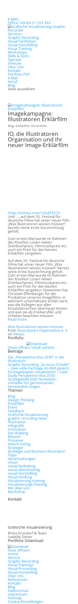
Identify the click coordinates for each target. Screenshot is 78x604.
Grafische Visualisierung (28, 414)
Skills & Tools (18, 55)
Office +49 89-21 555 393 (29, 22)
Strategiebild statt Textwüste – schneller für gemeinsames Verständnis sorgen (33, 383)
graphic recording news (27, 418)
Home (13, 553)
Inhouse (14, 63)
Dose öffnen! (19, 550)
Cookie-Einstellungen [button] (25, 601)
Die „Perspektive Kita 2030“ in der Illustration (36, 359)
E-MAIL (14, 19)
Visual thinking (20, 476)
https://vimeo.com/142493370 (34, 212)
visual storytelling (22, 473)
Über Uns (16, 66)
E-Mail (13, 77)
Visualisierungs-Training (27, 484)
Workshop (16, 491)
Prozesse (15, 440)
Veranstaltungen (22, 458)
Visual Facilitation (22, 41)
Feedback (16, 410)
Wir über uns (18, 487)
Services (15, 33)
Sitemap (15, 597)
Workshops (17, 52)
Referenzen (18, 579)
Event (12, 407)
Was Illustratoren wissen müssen (35, 326)
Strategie (15, 447)
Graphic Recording (23, 37)
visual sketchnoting (24, 469)
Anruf (12, 81)
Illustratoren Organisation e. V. (42, 330)
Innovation (17, 429)
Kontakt (14, 70)
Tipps (12, 454)
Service (14, 557)
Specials (14, 59)
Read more (17, 319)
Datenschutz (18, 590)
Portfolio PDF (19, 74)
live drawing (18, 432)
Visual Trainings (20, 564)
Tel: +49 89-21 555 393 (34, 507)
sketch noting (19, 443)
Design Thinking (21, 399)
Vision (13, 462)
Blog (11, 85)
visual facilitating (21, 465)
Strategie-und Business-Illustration (36, 451)
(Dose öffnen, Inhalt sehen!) (31, 347)
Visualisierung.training (26, 480)
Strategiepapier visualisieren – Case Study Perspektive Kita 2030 (38, 373)
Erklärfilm (22, 126)
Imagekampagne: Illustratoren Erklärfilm (37, 116)
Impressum (17, 594)
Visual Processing (22, 568)
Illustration (39, 126)
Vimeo (18, 333)
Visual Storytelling (22, 44)
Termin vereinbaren (32, 521)
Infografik (16, 425)
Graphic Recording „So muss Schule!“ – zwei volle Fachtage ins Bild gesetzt (39, 366)
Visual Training (20, 48)
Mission (14, 436)
